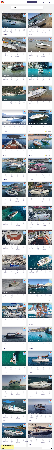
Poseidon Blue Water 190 (34, 27)
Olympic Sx (31, 99)
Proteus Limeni (32, 196)
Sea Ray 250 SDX (6, 437)
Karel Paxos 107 (6, 147)
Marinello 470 (32, 437)
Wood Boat (5, 340)
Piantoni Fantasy (32, 268)
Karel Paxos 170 (6, 75)
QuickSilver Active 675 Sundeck (36, 316)
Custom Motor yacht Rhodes (35, 340)
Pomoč (39, 2)
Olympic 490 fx (6, 51)
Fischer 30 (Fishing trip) (34, 413)
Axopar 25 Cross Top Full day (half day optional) (14, 123)
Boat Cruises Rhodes (7, 389)
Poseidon (5, 268)
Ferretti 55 (5, 99)
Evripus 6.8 (5, 292)
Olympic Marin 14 (33, 365)
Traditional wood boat (34, 292)
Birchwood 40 (6, 316)
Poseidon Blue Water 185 (8, 244)
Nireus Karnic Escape (33, 75)
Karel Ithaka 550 (32, 244)
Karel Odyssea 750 (7, 220)
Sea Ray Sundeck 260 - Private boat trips (38, 123)
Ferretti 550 (6, 27)
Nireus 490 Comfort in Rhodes (35, 147)
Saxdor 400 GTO (6, 365)
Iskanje (14, 7)
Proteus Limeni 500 (33, 172)
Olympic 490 (32, 389)
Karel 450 (31, 220)
